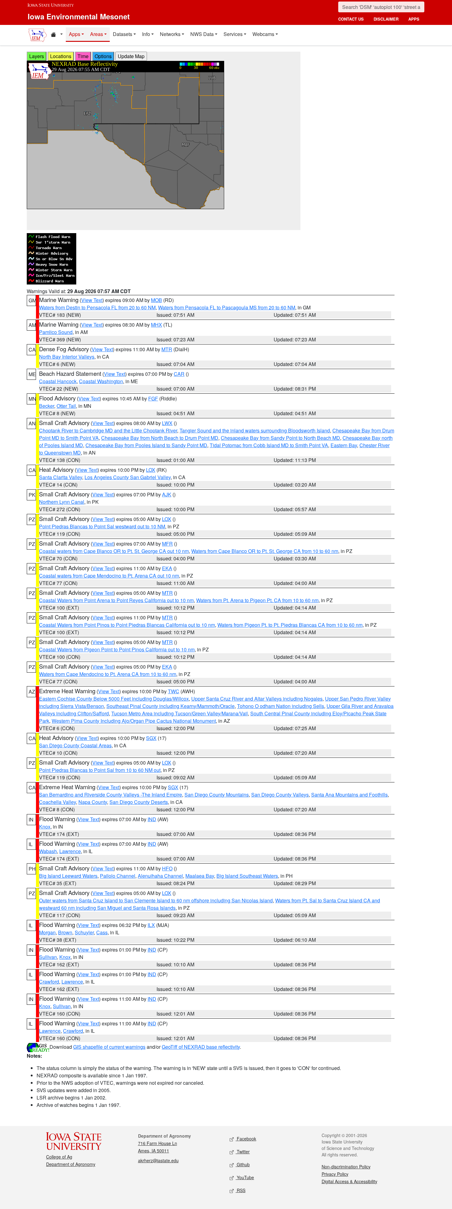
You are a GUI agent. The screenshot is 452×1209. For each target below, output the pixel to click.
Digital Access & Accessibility (349, 1181)
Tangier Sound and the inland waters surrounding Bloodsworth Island (255, 430)
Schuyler (84, 932)
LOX (150, 469)
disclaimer (386, 19)
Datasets (122, 34)
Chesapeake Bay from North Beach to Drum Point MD (159, 437)
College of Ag (59, 1157)
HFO (167, 868)
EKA (167, 568)
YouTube (245, 1177)
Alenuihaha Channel (160, 875)
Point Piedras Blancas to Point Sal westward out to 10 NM (102, 526)
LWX (167, 423)
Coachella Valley (57, 801)
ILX (151, 925)
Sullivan (48, 956)
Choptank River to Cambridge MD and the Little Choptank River (108, 430)
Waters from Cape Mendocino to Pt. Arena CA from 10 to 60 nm (107, 674)
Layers (36, 56)
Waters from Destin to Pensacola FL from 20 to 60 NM (97, 307)
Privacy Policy (335, 1174)
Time (83, 56)
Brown (65, 932)
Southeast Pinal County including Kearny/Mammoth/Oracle (170, 706)
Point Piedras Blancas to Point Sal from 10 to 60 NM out (100, 770)
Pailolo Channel (117, 875)
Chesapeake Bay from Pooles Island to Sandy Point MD (146, 445)
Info (146, 34)
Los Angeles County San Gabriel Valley (128, 477)
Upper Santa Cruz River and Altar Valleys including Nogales (257, 698)
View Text (91, 300)
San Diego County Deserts (138, 801)
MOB (156, 300)
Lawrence (70, 851)
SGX (151, 738)
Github (243, 1164)
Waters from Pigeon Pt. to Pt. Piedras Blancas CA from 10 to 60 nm (290, 624)
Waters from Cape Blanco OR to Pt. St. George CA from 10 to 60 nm (264, 551)
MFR (167, 543)
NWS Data (202, 34)
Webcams (263, 34)
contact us (351, 19)
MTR (166, 349)
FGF (153, 398)
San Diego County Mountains (216, 794)
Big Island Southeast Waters (247, 875)
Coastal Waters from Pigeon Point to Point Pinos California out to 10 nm (117, 649)
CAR (179, 373)
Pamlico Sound (56, 332)
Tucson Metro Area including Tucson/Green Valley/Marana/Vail (179, 713)
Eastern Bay (344, 445)
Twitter (243, 1151)
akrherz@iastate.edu (158, 1160)
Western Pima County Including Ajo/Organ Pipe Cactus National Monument (134, 720)
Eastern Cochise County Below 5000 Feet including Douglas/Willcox (114, 698)
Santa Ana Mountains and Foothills (349, 794)
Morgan (47, 932)
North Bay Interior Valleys (66, 356)
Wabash (48, 851)
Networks (170, 34)
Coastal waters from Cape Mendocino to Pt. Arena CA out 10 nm (109, 575)
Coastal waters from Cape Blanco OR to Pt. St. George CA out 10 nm (114, 551)
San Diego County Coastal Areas (75, 745)
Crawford (49, 981)
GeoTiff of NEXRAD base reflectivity (201, 1046)
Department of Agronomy (70, 1164)
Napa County (92, 801)
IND (152, 819)
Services (233, 34)
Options (103, 56)
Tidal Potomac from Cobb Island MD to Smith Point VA (269, 445)
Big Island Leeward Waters (68, 875)
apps (413, 19)
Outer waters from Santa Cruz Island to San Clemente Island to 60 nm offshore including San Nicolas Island (156, 900)
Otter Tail (66, 405)
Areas (96, 34)
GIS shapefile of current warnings (109, 1046)
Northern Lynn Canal (61, 501)
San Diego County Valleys (280, 794)
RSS (240, 1190)
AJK (166, 494)
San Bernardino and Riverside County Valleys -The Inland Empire (110, 794)
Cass (102, 932)
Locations (60, 56)
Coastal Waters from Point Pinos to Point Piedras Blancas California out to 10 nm (127, 624)
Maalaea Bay (199, 875)
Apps (74, 34)
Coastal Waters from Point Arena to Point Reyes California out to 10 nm (116, 600)
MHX (156, 324)
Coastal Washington (101, 381)
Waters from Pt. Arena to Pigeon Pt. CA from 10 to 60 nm (257, 600)
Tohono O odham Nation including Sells (280, 706)
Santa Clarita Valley (60, 477)
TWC (173, 691)
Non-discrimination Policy (346, 1166)
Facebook (246, 1138)
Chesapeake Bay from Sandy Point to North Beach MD (280, 437)
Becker (46, 405)
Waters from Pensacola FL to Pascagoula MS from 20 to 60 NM (226, 307)
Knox (44, 826)
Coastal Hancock (58, 381)
